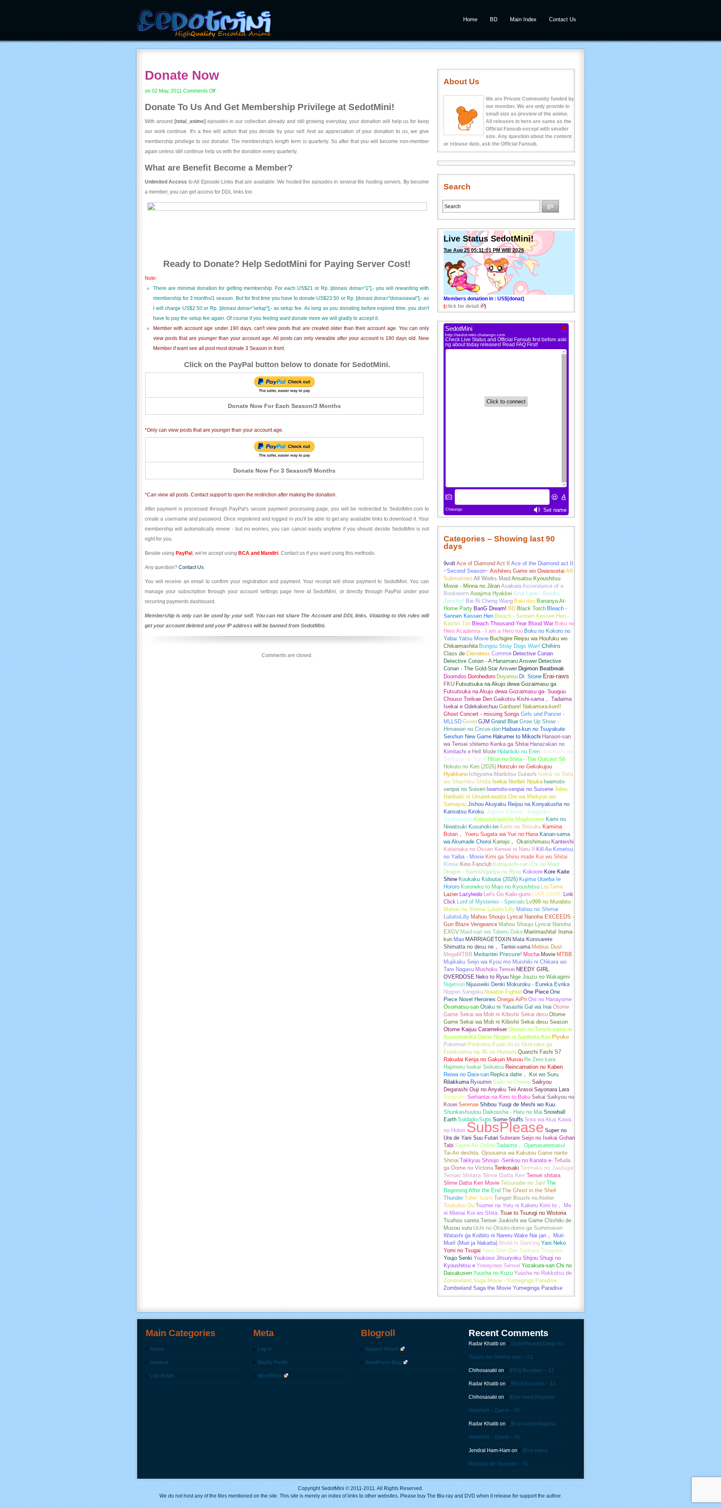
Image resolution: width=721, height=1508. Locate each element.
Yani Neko (553, 1243)
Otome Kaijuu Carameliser (475, 1029)
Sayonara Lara (551, 1089)
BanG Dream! (490, 608)
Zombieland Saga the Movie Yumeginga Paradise (503, 1288)
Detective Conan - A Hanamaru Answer (490, 661)
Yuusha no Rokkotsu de (543, 1273)
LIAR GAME (547, 894)
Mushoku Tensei (495, 969)
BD (493, 19)
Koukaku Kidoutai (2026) (488, 879)
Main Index (523, 19)
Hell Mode (484, 751)
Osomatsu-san (461, 1007)
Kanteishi (562, 841)
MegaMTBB (458, 954)
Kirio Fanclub (476, 864)
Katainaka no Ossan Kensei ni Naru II (489, 849)
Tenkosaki (506, 1168)
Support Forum (382, 1349)
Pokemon (455, 1044)
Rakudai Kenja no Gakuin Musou (483, 1059)
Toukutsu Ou (459, 1205)
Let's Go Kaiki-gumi (507, 894)
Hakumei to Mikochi (517, 736)
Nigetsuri (454, 984)
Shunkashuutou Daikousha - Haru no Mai (493, 1112)
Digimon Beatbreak (541, 668)
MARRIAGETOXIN (488, 939)
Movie (548, 954)
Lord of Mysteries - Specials (491, 902)
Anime (157, 1349)
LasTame (552, 887)
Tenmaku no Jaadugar (547, 1168)
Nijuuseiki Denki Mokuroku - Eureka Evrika (518, 984)
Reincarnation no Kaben (534, 1067)
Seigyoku (455, 1097)
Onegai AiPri (512, 999)
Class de (454, 653)
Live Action (162, 1376)
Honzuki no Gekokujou (524, 766)
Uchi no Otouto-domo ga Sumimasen (517, 1228)
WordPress (269, 1376)
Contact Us (562, 19)
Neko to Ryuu (492, 977)
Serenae (469, 1104)
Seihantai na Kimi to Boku (498, 1097)
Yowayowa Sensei (498, 1265)
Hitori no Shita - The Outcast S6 (526, 759)
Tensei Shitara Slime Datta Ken (484, 1175)
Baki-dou (524, 601)
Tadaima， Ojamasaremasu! (531, 1145)
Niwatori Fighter (503, 992)
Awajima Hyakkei (491, 593)
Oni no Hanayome (550, 999)
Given (470, 721)
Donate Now (182, 75)
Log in (264, 1349)
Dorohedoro (481, 676)
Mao (459, 939)
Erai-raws (556, 676)
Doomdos (455, 676)
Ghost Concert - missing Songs (481, 714)
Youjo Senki (458, 1258)
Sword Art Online (475, 1145)
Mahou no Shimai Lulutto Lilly (479, 909)
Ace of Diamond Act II (483, 563)
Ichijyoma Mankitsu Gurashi (503, 774)
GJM (484, 721)
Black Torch (531, 608)
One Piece (536, 992)
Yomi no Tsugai (462, 1250)
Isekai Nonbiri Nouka (517, 781)
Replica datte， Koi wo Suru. (525, 1074)
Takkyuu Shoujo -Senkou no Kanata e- (506, 1160)
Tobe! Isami (478, 1198)
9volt (449, 563)
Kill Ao (544, 849)
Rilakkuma (456, 1082)
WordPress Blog (383, 1362)
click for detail (462, 306)
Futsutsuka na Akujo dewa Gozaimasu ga (506, 684)
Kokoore (533, 872)
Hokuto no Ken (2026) (470, 766)
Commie (502, 653)
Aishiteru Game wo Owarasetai (527, 571)
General (159, 1362)
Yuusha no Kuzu (493, 1273)
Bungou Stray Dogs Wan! (509, 646)
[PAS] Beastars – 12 (531, 1370)
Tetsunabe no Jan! (523, 1183)
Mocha (531, 954)
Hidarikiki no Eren (518, 751)
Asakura (511, 586)
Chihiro (551, 646)
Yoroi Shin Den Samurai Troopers (522, 1250)
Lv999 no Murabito (548, 902)
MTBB (564, 954)
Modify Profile (272, 1362)
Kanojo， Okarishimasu (521, 841)
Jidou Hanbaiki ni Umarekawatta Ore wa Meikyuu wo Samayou (505, 796)
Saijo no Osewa (512, 1082)
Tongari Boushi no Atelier (524, 1198)
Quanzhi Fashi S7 (539, 1052)
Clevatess (478, 653)
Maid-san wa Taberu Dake (491, 932)
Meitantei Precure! (498, 954)
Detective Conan (533, 653)
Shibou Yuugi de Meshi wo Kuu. (518, 1104)
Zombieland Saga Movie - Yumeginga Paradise (500, 1280)
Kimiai (451, 864)
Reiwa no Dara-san (466, 1074)
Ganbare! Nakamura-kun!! (530, 706)
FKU (449, 684)
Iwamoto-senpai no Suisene (520, 789)
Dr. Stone (530, 676)
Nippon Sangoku (463, 992)
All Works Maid (492, 578)
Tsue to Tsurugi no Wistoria (533, 1213)
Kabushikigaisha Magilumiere (509, 819)
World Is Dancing (519, 1243)
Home (470, 19)
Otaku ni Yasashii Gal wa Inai (516, 1007)
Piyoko (560, 1037)
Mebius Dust (547, 947)
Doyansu (507, 676)
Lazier (451, 894)
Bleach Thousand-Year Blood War (512, 623)
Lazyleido (470, 894)
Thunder (453, 1198)
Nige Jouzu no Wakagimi (540, 977)
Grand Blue (504, 721)
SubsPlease (505, 1127)
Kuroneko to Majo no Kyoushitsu (500, 887)
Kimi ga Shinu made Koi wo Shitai (526, 856)
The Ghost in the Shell (529, 1190)
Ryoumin (481, 1082)
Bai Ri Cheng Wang (489, 601)
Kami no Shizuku (520, 826)
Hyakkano (456, 774)
